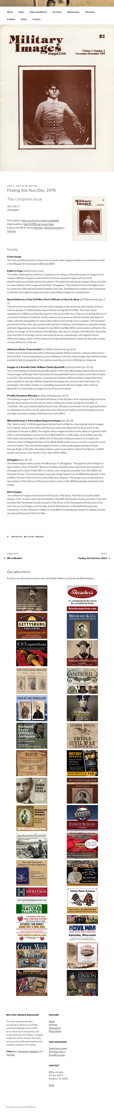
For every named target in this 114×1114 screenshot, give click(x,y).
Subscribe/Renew (38, 12)
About (24, 19)
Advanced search (53, 227)
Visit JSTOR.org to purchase (38, 224)
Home (10, 12)
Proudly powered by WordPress (21, 1107)
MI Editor (31, 186)
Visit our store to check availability (40, 220)
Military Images (34, 537)
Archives (57, 12)
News (21, 12)
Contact (37, 19)
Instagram (34, 1051)
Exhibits (11, 19)
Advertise (90, 12)
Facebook (23, 1051)
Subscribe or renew (58, 1048)
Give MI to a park (57, 1055)
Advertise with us (57, 1051)
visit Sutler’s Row (54, 578)
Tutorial (11, 231)
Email (51, 1085)
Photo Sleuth (55, 1031)
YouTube (10, 1054)
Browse (38, 227)
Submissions (73, 12)
